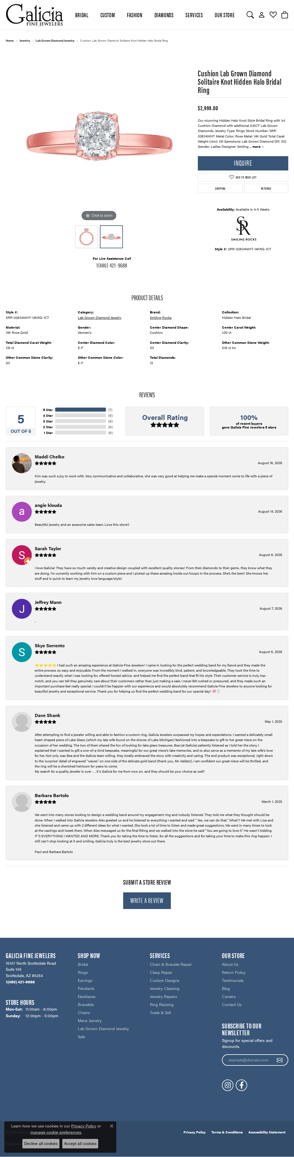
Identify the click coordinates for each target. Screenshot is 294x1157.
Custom (107, 14)
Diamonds (164, 14)
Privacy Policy (194, 1132)
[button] (250, 15)
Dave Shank (47, 715)
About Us (230, 964)
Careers (229, 996)
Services (194, 14)
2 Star (48, 426)
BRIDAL (81, 14)
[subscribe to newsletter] (280, 1060)
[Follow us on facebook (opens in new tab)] (241, 1085)
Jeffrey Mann (48, 602)
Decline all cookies (41, 1143)
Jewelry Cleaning (164, 988)
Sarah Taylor (48, 548)
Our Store (225, 14)
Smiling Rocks (161, 317)
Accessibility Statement (266, 1132)
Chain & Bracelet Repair (171, 964)
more (257, 146)
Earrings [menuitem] (85, 980)
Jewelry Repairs (163, 996)
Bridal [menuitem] (83, 964)
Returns (266, 188)
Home (10, 40)
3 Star (48, 421)
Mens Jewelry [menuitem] (90, 1020)
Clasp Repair (161, 972)
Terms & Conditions (227, 1132)
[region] (99, 136)
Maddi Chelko (49, 456)
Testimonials (233, 980)
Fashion (134, 14)
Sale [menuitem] (81, 1036)
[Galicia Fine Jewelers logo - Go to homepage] (34, 15)
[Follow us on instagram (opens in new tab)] (227, 1085)
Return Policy (233, 972)
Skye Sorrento (50, 645)
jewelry (25, 40)
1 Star (48, 432)
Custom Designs (164, 980)
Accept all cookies (80, 1143)
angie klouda (48, 505)
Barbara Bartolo (52, 795)
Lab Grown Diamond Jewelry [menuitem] (103, 1028)
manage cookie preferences (55, 1132)
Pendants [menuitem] (86, 988)
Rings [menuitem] (83, 972)
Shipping (220, 188)
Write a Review (147, 900)
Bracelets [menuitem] (86, 1004)
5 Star (48, 409)
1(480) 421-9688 (111, 265)
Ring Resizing (162, 1004)
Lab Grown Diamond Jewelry (55, 40)
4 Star (48, 415)
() (110, 409)
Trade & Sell (160, 1012)
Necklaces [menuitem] (87, 996)
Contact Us (232, 1004)
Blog (226, 988)
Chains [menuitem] (84, 1012)
